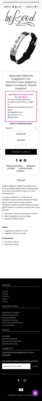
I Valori (4, 299)
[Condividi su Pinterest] (25, 161)
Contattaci (20, 171)
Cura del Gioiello (8, 325)
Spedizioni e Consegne (10, 312)
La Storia (5, 296)
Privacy (4, 301)
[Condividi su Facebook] (17, 161)
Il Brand (5, 291)
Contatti (5, 294)
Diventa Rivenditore (9, 339)
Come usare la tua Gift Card (12, 323)
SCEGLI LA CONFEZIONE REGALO (21, 124)
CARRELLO (32, 7)
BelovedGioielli (28, 395)
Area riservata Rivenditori (11, 341)
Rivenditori (6, 336)
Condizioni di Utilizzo (10, 320)
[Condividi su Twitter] (20, 161)
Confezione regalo (25, 168)
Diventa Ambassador (10, 344)
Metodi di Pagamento (14, 166)
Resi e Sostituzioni (9, 318)
